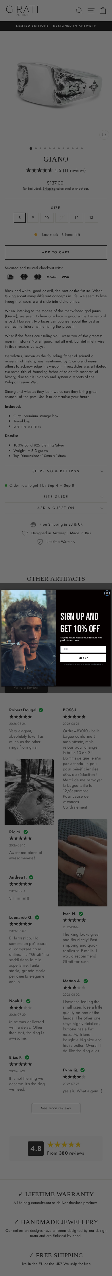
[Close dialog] (107, 593)
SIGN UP (83, 658)
